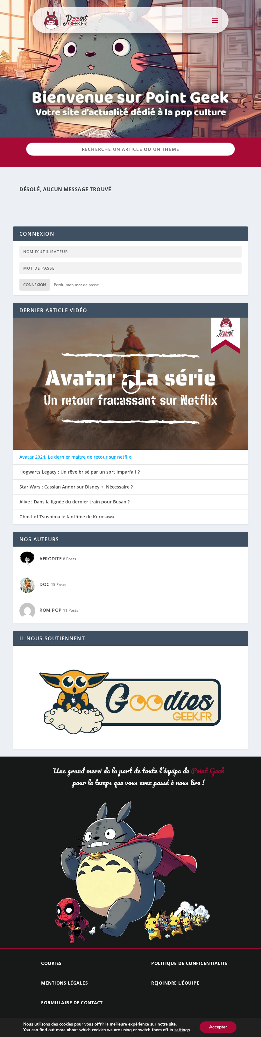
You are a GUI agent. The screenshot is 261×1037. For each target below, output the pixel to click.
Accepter (218, 1027)
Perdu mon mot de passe (76, 284)
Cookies (51, 963)
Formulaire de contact (72, 1003)
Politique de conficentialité (189, 963)
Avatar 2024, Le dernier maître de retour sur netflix (75, 457)
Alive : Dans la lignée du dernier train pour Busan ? (74, 502)
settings (182, 1030)
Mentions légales (64, 983)
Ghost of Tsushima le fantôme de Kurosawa (66, 517)
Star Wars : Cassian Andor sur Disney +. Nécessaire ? (76, 487)
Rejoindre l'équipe (175, 983)
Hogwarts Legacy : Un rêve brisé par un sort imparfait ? (79, 472)
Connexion (34, 284)
